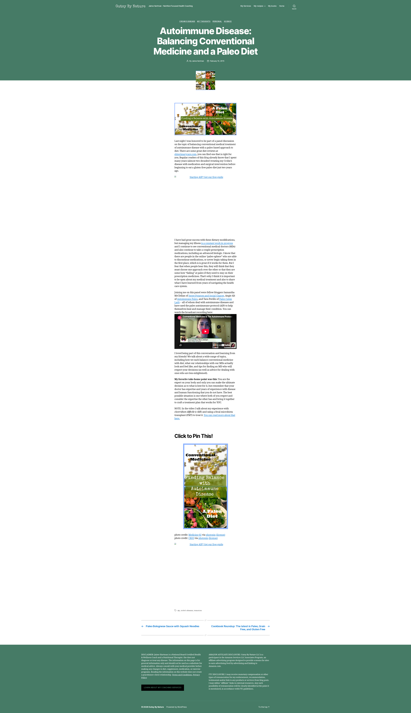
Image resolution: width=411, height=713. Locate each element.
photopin (211, 534)
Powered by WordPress (176, 707)
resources (198, 610)
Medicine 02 (195, 534)
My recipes (258, 6)
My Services (245, 6)
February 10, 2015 (217, 61)
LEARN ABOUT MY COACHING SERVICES (162, 687)
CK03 (191, 538)
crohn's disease (187, 610)
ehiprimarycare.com (185, 154)
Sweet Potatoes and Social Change (206, 295)
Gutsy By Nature (156, 707)
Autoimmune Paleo (187, 299)
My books (272, 6)
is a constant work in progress (217, 243)
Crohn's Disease (187, 21)
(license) (220, 534)
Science (228, 21)
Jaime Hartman (198, 61)
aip (178, 610)
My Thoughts (203, 21)
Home (281, 6)
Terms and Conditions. (182, 675)
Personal (217, 21)
